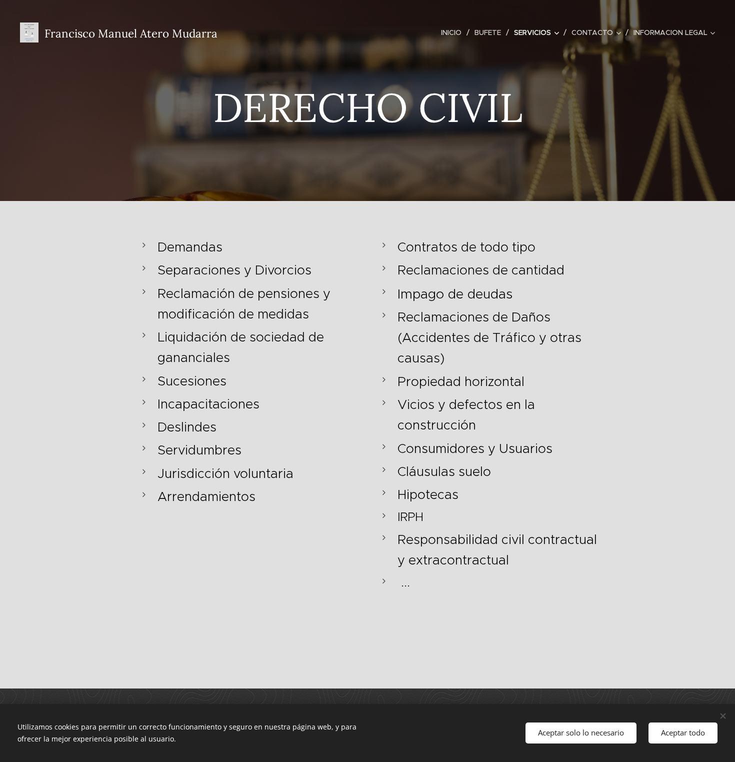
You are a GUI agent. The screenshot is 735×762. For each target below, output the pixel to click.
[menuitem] (454, 32)
